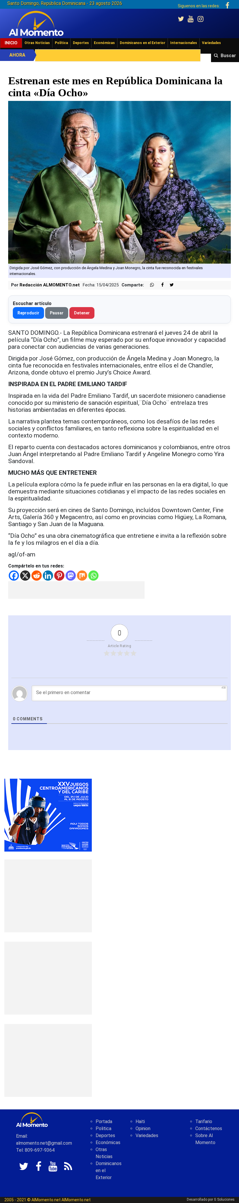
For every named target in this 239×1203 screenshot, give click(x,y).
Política (61, 43)
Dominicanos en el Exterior (142, 43)
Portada (104, 1121)
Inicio (11, 42)
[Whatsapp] (93, 575)
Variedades (211, 43)
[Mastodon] (71, 575)
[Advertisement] (76, 590)
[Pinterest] (59, 575)
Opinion (143, 1128)
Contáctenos (208, 1128)
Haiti (140, 1121)
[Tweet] (169, 285)
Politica (103, 1128)
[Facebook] (14, 575)
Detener (82, 313)
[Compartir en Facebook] (159, 285)
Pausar (57, 313)
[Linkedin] (48, 575)
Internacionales (183, 43)
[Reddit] (36, 575)
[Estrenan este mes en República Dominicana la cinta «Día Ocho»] (119, 182)
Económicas (104, 43)
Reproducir (28, 313)
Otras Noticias (37, 43)
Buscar (228, 55)
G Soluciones (224, 1199)
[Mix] (82, 575)
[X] (25, 575)
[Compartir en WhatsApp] (149, 285)
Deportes (81, 43)
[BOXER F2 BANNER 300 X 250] (48, 814)
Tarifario (203, 1121)
